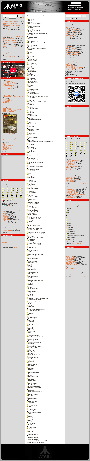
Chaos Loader (31, 92)
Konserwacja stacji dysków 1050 (10, 86)
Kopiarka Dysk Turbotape (34, 242)
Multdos (30, 265)
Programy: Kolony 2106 (71, 190)
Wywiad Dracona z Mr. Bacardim (73, 161)
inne (14, 199)
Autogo (30, 52)
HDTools (30, 221)
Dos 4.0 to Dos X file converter (35, 161)
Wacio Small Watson (33, 414)
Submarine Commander (8, 210)
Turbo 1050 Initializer (33, 394)
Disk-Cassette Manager (33, 148)
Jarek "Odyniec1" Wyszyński (72, 179)
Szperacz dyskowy (32, 364)
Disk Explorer (31, 127)
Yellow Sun (30, 428)
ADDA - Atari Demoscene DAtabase (73, 138)
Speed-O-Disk (31, 340)
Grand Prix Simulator (7, 230)
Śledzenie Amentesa (70, 170)
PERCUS (30, 302)
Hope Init (30, 222)
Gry (68, 18)
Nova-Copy (30, 295)
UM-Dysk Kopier (32, 406)
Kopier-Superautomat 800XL (34, 244)
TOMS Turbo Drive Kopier (34, 386)
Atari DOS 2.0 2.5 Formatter (34, 44)
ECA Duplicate (31, 170)
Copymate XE (31, 107)
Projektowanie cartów (70, 258)
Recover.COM (31, 316)
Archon (4, 222)
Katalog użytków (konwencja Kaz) (73, 202)
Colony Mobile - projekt (7, 241)
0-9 (4, 188)
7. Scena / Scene (69, 65)
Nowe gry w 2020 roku (7, 88)
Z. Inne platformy (71, 237)
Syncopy (30, 362)
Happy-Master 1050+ (33, 214)
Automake (30, 53)
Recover (30, 314)
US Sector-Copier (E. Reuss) (34, 412)
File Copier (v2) (31, 184)
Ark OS (29, 38)
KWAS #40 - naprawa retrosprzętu (10, 48)
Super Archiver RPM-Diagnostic (35, 347)
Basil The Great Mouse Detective (10, 225)
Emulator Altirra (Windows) (8, 111)
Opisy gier (4, 208)
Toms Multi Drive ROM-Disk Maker (36, 377)
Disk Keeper (31, 134)
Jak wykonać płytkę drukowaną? (73, 266)
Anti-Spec (30, 34)
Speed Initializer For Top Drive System (37, 338)
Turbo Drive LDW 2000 (33, 397)
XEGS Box (68, 270)
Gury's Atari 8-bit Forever (8, 145)
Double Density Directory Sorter (35, 166)
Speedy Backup (31, 343)
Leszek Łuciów (69, 171)
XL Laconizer (31, 425)
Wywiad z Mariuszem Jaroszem (73, 160)
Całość (6, 205)
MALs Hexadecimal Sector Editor (35, 254)
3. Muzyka (69, 212)
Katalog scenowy (69, 140)
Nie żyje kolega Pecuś (7, 35)
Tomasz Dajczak (69, 162)
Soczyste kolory (69, 269)
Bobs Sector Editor (32, 81)
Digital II (30, 114)
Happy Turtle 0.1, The (33, 210)
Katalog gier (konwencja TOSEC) (9, 203)
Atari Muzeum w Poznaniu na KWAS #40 (11, 33)
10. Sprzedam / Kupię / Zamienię (73, 68)
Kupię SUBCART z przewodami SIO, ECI (75, 39)
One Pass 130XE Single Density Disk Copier (38, 298)
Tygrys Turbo (69, 260)
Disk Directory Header (33, 123)
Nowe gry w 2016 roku (7, 94)
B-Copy (30, 66)
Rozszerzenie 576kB (70, 268)
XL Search (5, 149)
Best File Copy (31, 67)
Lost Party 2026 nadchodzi (8, 38)
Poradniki (4, 80)
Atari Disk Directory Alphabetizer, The (37, 42)
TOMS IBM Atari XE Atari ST (34, 372)
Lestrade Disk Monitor (33, 250)
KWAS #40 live (6, 44)
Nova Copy (30, 294)
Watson (30, 416)
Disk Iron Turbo (31, 133)
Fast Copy (30, 174)
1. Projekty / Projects (70, 58)
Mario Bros (5, 215)
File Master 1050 (32, 193)
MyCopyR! (30, 284)
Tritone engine (6, 101)
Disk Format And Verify (33, 129)
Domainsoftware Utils (33, 159)
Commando (5, 214)
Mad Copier (30, 253)
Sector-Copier (31, 325)
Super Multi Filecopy (33, 357)
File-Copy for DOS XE (33, 196)
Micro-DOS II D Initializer (33, 258)
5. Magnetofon (70, 217)
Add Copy (30, 27)
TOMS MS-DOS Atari (33, 376)
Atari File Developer (32, 45)
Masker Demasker (32, 257)
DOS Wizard (31, 165)
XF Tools (30, 421)
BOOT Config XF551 (33, 82)
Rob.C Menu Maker (32, 317)
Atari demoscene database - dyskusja (10, 239)
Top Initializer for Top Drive (34, 387)
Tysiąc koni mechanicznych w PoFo (10, 23)
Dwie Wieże (5, 224)
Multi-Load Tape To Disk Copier (35, 279)
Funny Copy (31, 200)
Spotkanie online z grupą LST (9, 54)
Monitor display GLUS (33, 262)
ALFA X (30, 31)
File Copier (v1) (31, 183)
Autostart (30, 55)
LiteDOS (30, 251)
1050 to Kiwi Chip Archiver (34, 23)
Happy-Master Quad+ (33, 215)
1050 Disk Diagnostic (33, 20)
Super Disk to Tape (32, 349)
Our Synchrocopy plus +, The (35, 301)
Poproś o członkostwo (79, 9)
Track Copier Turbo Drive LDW (35, 391)
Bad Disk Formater (32, 60)
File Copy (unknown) (33, 188)
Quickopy (30, 313)
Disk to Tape (31, 140)
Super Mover (31, 355)
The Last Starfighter (7, 223)
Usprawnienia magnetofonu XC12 (10, 85)
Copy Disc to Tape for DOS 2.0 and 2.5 (37, 101)
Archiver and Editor (32, 37)
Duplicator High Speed (33, 169)
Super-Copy (31, 360)
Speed (29, 334)
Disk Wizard (31, 145)
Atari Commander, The (33, 41)
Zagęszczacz (31, 430)
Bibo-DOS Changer (32, 68)
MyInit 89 (30, 287)
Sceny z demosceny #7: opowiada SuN (11, 30)
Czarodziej (30, 110)
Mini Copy (30, 259)
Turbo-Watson (31, 399)
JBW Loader (31, 236)
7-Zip (14, 205)
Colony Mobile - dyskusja (7, 240)
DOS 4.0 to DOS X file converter (35, 162)
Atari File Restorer (32, 46)
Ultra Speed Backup (32, 405)
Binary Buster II (31, 70)
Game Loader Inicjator (33, 203)
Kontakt (4, 151)
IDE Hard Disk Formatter (33, 229)
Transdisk (30, 393)
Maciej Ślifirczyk (69, 178)
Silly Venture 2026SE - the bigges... (73, 52)
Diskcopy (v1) (31, 150)
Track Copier (31, 390)
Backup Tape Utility (32, 59)
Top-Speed (30, 388)
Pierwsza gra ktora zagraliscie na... (73, 33)
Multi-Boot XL (31, 273)
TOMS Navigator (32, 380)
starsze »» (22, 59)
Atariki (4, 143)
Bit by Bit (30, 73)
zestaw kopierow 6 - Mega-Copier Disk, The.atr (39, 440)
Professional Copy (32, 307)
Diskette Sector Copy (33, 154)
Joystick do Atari (69, 259)
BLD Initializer (31, 78)
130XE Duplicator (32, 24)
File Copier (30, 180)
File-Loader (30, 198)
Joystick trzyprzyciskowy (71, 263)
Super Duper (31, 350)
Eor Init (30, 173)
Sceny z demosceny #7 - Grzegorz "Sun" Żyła (13, 36)
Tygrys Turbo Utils (32, 401)
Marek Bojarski (69, 180)
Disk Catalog (31, 118)
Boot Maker (30, 84)
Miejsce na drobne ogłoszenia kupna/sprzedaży (76, 194)
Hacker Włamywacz (32, 209)
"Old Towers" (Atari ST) (8, 209)
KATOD (67, 167)
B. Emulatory (70, 227)
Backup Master (31, 57)
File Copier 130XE (32, 181)
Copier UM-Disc (31, 97)
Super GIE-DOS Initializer (34, 354)
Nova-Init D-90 (31, 296)
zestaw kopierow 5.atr (33, 439)
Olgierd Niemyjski (70, 181)
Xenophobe (5, 216)
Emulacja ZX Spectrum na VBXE (10, 93)
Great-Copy (31, 204)
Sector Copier (31, 320)
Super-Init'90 (31, 361)
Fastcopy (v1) (31, 176)
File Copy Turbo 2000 (33, 187)
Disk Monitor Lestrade (33, 137)
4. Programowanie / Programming (73, 62)
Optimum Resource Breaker (34, 299)
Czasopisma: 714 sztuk (8, 133)
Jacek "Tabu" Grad (70, 176)
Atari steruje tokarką (70, 274)
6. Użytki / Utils (69, 64)
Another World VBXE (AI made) (72, 25)
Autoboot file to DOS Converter (35, 50)
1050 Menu (30, 22)
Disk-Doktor (31, 152)
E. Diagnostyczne (71, 233)
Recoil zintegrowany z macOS (9, 56)
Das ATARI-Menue (32, 112)
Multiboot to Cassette (33, 272)
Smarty (29, 332)
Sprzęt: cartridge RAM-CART (72, 193)
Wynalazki (67, 249)
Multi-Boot (30, 270)
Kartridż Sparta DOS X (7, 84)
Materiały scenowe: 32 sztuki (9, 134)
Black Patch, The (32, 75)
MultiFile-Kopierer (32, 277)
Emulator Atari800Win (7, 108)
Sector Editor (31, 321)
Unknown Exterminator (33, 408)
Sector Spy (30, 323)
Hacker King (31, 206)
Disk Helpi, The (31, 131)
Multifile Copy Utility (33, 276)
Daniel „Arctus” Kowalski (71, 166)
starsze (23, 104)
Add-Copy (30, 29)
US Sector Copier (32, 409)
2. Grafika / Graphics (70, 59)
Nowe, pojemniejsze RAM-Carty (73, 187)
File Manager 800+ (32, 192)
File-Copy (30, 195)
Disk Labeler (31, 136)
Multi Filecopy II (32, 268)
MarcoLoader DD (32, 255)
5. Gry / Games (69, 63)
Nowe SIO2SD (69, 255)
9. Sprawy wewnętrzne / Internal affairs (74, 67)
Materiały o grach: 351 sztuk (9, 138)
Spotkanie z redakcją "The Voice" (10, 42)
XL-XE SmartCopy (32, 427)
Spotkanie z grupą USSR (8, 45)
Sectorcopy (30, 327)
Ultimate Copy (31, 403)
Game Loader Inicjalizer (33, 202)
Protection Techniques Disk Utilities (36, 309)
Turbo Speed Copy (32, 398)
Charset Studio (69, 37)
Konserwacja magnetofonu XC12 (10, 87)
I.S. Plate (30, 235)
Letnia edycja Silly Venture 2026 (9, 27)
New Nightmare (31, 292)
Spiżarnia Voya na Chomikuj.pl (9, 139)
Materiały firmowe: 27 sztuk (9, 136)
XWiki (4, 144)
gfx (86, 144)
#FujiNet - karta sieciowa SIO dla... (73, 42)
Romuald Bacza (69, 169)
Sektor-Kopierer (32, 329)
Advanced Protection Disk (34, 30)
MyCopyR (30, 283)
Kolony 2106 (5, 218)
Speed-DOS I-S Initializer (34, 339)
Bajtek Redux (5, 140)
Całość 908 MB (70, 239)
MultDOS (30, 266)
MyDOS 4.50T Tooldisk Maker (35, 285)
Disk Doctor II (31, 125)
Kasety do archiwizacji (71, 48)
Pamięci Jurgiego (6, 29)
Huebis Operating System (34, 225)
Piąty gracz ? (69, 46)
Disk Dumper (31, 126)
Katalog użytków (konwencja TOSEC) (74, 241)
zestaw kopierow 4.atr (33, 437)
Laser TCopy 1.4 (32, 247)
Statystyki (4, 242)
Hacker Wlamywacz (32, 207)
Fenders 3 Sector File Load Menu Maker (37, 178)
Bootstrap (30, 85)
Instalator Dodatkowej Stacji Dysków (36, 233)
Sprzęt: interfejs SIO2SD (71, 197)
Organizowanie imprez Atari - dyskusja (10, 237)
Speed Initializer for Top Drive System (37, 336)
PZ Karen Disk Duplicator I (34, 310)
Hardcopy (30, 220)
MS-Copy (30, 264)
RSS (21, 17)
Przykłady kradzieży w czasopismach (74, 29)
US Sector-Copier (32, 410)
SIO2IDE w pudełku (70, 273)
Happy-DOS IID (31, 213)
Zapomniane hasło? (69, 9)
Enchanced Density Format (34, 172)
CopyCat (30, 105)
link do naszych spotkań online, (72, 82)
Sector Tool (30, 324)
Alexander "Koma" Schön (71, 177)
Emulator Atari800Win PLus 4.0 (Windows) (12, 109)
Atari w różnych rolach (71, 272)
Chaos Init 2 (31, 90)
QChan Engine (6, 102)
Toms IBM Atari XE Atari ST (34, 371)
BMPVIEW (5, 98)
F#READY (68, 165)
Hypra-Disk (30, 226)
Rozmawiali (68, 159)
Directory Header (32, 116)
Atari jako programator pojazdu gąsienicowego (76, 250)
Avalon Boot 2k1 (32, 56)
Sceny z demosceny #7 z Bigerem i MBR (11, 50)
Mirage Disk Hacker (32, 261)
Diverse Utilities (31, 158)
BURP (29, 86)
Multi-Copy (30, 274)
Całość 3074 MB (7, 200)
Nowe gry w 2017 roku (7, 90)
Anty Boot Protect (32, 35)
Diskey (29, 155)
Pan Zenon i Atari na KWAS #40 (9, 40)
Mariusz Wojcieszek (70, 168)
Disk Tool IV (31, 144)
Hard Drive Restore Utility (34, 218)
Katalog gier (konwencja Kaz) (9, 182)
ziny (77, 154)
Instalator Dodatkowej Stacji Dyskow (36, 232)
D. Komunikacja (71, 231)
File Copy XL (31, 189)
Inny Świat (5, 228)
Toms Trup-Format (32, 382)
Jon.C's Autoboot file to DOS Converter (37, 237)
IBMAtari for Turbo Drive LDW (35, 228)
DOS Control (31, 163)
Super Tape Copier (32, 358)
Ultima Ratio (31, 402)
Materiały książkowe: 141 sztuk (9, 135)
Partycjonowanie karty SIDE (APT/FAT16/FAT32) (13, 96)
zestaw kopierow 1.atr (33, 432)
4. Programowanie (71, 214)
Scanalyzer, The (31, 318)
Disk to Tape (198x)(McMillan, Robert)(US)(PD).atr (41, 141)
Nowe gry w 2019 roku (7, 89)
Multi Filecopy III (32, 269)
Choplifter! (5, 212)
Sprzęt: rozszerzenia (70, 191)
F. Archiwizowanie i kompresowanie (75, 235)
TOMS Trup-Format (32, 383)
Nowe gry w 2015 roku (7, 95)
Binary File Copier (32, 71)
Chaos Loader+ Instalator (34, 94)
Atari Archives (6, 147)
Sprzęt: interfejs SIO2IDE (71, 196)
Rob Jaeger (68, 175)
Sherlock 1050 (31, 331)
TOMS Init (30, 375)
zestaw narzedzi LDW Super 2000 (36, 442)
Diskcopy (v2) (31, 151)
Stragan (67, 186)
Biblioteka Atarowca (6, 113)
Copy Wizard (31, 104)
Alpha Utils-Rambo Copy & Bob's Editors (37, 33)
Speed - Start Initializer (33, 335)
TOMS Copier (31, 369)
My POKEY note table (70, 44)
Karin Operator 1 (32, 239)
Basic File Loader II (32, 64)
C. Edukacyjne (70, 229)
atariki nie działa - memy (71, 35)
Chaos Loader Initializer (33, 93)
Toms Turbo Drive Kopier (34, 384)
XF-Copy (30, 424)
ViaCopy (30, 413)
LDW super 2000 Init (32, 248)
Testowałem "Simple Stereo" (72, 261)
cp (86, 142)
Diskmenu (30, 156)
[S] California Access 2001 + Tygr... (73, 31)
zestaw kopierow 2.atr (33, 434)
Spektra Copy (31, 345)
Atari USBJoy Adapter (70, 189)
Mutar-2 (30, 281)
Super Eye (30, 353)
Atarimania (5, 146)
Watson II (30, 417)
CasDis (29, 88)
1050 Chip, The (31, 19)
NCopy (29, 290)
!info (77, 146)
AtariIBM (30, 49)
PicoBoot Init (31, 303)
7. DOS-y (69, 221)
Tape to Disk (31, 365)
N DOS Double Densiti (33, 288)
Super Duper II (31, 351)
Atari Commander (32, 40)
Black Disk (30, 74)
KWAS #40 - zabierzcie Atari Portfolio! (11, 46)
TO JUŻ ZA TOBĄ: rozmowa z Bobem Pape (75, 173)
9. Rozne (69, 225)
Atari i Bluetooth (69, 253)
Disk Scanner (31, 138)
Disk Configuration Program (34, 119)
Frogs (4, 211)
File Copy (30, 185)
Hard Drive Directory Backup (34, 217)
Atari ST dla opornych (7, 99)
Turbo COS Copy (32, 395)
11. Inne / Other (69, 69)
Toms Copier (31, 368)
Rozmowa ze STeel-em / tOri (9, 21)
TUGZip (16, 205)
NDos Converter (32, 291)
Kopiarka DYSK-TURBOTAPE (35, 243)
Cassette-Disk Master (33, 89)
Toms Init (30, 373)
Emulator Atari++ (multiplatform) (9, 110)
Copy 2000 (30, 99)
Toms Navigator (32, 379)
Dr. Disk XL (30, 167)
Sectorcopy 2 (31, 328)
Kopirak (30, 246)
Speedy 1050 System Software (35, 342)
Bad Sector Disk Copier (33, 61)
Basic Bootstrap (32, 63)
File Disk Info (31, 191)
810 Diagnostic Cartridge (34, 26)
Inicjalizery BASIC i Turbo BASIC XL (36, 231)
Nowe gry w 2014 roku (7, 100)
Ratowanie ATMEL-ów (70, 257)
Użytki (73, 18)
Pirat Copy (30, 305)
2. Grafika (69, 210)
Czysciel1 (30, 111)
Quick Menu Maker (32, 311)
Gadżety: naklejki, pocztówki (72, 192)
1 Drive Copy (31, 18)
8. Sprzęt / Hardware (70, 66)
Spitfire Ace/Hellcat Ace (8, 220)
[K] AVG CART (69, 27)
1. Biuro (69, 208)
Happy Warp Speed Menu (34, 211)
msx (82, 148)
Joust (4, 213)
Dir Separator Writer (32, 115)
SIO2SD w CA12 (69, 256)
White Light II (31, 419)
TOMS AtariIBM (31, 366)
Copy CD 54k (31, 100)
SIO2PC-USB (69, 254)
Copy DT (30, 103)
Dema (77, 18)
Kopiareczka (31, 240)
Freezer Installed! (32, 199)
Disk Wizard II (31, 147)
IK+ (67, 50)
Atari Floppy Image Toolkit (8, 53)
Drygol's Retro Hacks (7, 148)
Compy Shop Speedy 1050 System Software (38, 96)
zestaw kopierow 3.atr (33, 436)
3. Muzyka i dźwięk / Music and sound (74, 61)
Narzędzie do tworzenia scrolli (9, 83)
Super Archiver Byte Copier (34, 346)
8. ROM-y (69, 223)
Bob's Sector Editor (32, 79)
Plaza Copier (31, 306)
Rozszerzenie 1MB (70, 262)
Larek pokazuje (6, 92)
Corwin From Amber (33, 108)
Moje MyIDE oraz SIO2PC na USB (73, 264)
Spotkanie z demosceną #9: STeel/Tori (11, 25)
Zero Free (30, 431)
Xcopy (29, 420)
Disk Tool (30, 143)
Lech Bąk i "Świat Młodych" (72, 163)
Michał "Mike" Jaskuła (70, 164)
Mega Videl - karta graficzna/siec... (73, 54)
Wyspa (4, 221)
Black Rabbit (31, 77)
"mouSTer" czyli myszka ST (72, 188)
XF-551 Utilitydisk (32, 423)
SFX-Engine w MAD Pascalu (9, 82)
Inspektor (5, 229)
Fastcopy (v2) (31, 177)
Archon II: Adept (6, 219)
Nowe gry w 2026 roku (7, 81)
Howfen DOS (31, 224)
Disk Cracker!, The (32, 122)
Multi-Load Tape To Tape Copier (35, 280)
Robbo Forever (6, 217)
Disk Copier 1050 (32, 121)
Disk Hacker (31, 130)
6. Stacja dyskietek (71, 219)
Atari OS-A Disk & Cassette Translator (37, 48)
